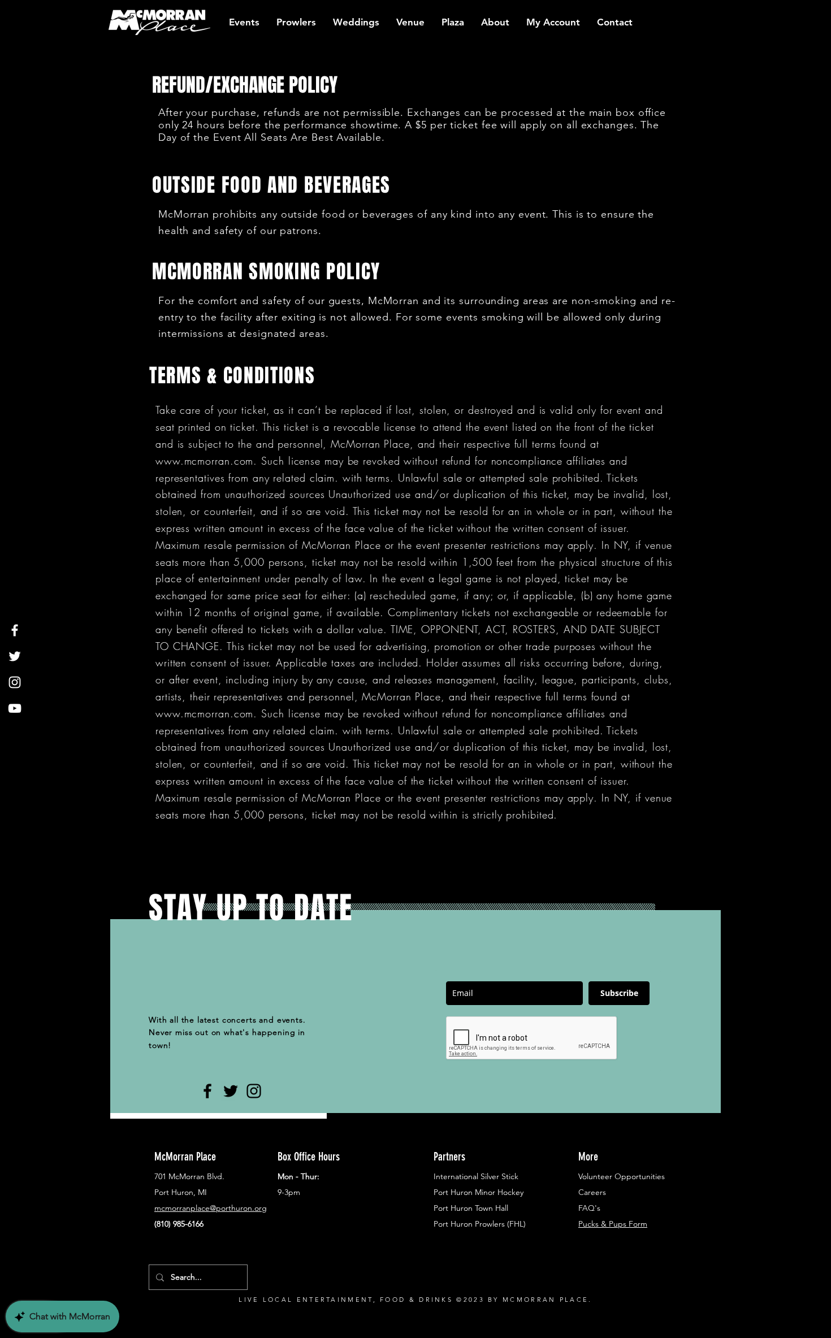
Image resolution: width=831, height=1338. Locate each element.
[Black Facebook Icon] (207, 1091)
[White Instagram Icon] (15, 682)
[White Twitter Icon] (15, 656)
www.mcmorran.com (204, 460)
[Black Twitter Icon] (230, 1091)
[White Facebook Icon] (15, 630)
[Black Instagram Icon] (253, 1091)
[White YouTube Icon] (15, 708)
